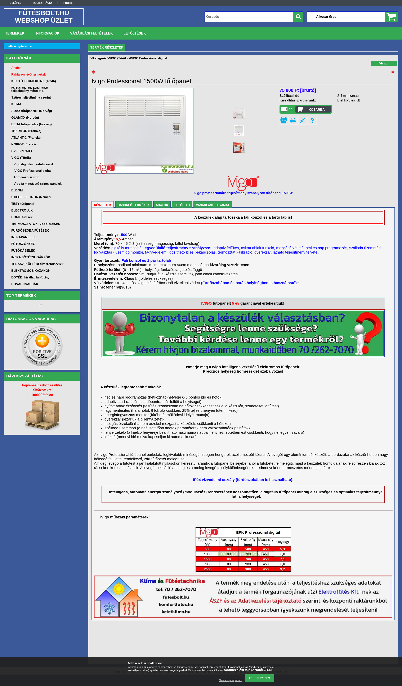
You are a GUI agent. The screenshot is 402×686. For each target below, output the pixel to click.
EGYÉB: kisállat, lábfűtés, (30, 277)
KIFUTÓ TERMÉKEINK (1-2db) (33, 81)
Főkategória (98, 58)
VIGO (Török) (118, 58)
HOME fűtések (21, 217)
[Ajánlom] (283, 120)
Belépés (15, 2)
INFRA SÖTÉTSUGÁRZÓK (30, 257)
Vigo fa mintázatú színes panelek (38, 183)
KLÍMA (16, 104)
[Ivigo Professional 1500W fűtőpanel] (239, 113)
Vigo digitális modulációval (33, 164)
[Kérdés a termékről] (312, 120)
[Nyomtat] (293, 120)
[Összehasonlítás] (302, 120)
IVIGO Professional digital (33, 170)
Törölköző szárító (26, 177)
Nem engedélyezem (230, 680)
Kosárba (317, 109)
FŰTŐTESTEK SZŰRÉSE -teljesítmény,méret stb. (30, 89)
